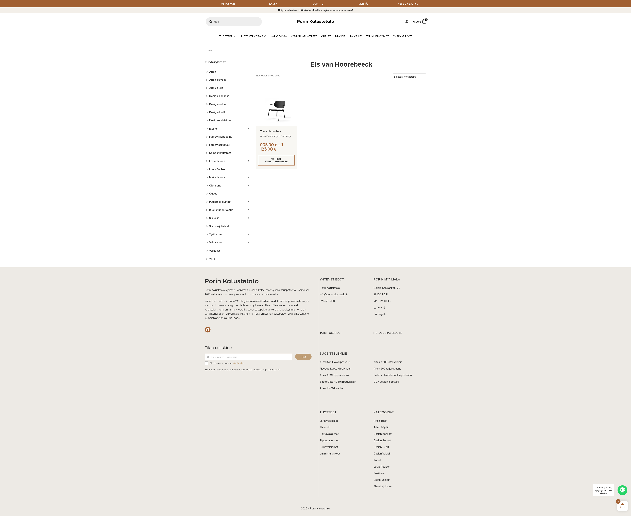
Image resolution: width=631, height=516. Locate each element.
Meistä (363, 3)
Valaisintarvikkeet (330, 453)
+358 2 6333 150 (408, 3)
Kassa (273, 3)
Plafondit (325, 427)
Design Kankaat (383, 433)
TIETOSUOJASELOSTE (387, 332)
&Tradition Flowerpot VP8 (335, 362)
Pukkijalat (379, 473)
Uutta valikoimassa (253, 36)
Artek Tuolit (380, 420)
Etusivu (208, 50)
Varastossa (279, 36)
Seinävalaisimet (329, 447)
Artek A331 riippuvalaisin (334, 375)
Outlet (326, 36)
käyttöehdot (238, 363)
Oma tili (318, 3)
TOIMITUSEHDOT (331, 332)
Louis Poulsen (382, 466)
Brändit (340, 36)
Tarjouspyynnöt (377, 36)
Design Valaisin (382, 453)
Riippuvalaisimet (329, 440)
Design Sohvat (382, 440)
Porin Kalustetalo (315, 21)
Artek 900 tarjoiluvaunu (387, 368)
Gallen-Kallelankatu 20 (387, 287)
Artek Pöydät (381, 427)
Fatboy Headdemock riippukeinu (393, 375)
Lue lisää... (234, 318)
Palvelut (356, 36)
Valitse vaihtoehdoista (276, 160)
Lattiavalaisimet (329, 420)
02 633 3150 (327, 301)
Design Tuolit (381, 447)
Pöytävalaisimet (329, 433)
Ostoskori (228, 3)
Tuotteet (226, 36)
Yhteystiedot (402, 36)
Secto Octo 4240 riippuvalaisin (338, 381)
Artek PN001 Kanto (331, 388)
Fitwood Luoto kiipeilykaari (335, 368)
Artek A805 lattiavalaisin (388, 362)
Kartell (377, 460)
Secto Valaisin (382, 479)
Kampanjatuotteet (304, 36)
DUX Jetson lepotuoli (386, 381)
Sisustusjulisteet (383, 486)
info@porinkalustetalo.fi (334, 294)
